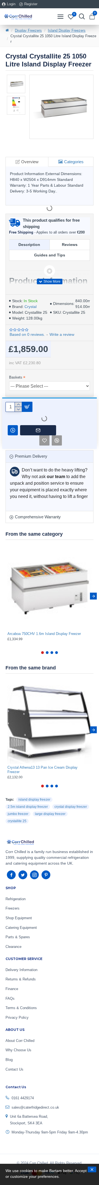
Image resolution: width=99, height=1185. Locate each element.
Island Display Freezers (67, 30)
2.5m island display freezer (28, 807)
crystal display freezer (70, 807)
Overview (29, 161)
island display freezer (34, 799)
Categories (74, 161)
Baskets (15, 377)
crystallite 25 (17, 821)
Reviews (70, 244)
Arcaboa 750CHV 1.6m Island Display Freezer (44, 634)
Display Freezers (28, 30)
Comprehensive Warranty (38, 516)
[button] (5, 596)
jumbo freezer (18, 814)
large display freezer (50, 814)
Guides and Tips (49, 255)
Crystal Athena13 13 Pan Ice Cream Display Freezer (42, 769)
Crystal (30, 306)
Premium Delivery (31, 456)
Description (29, 244)
